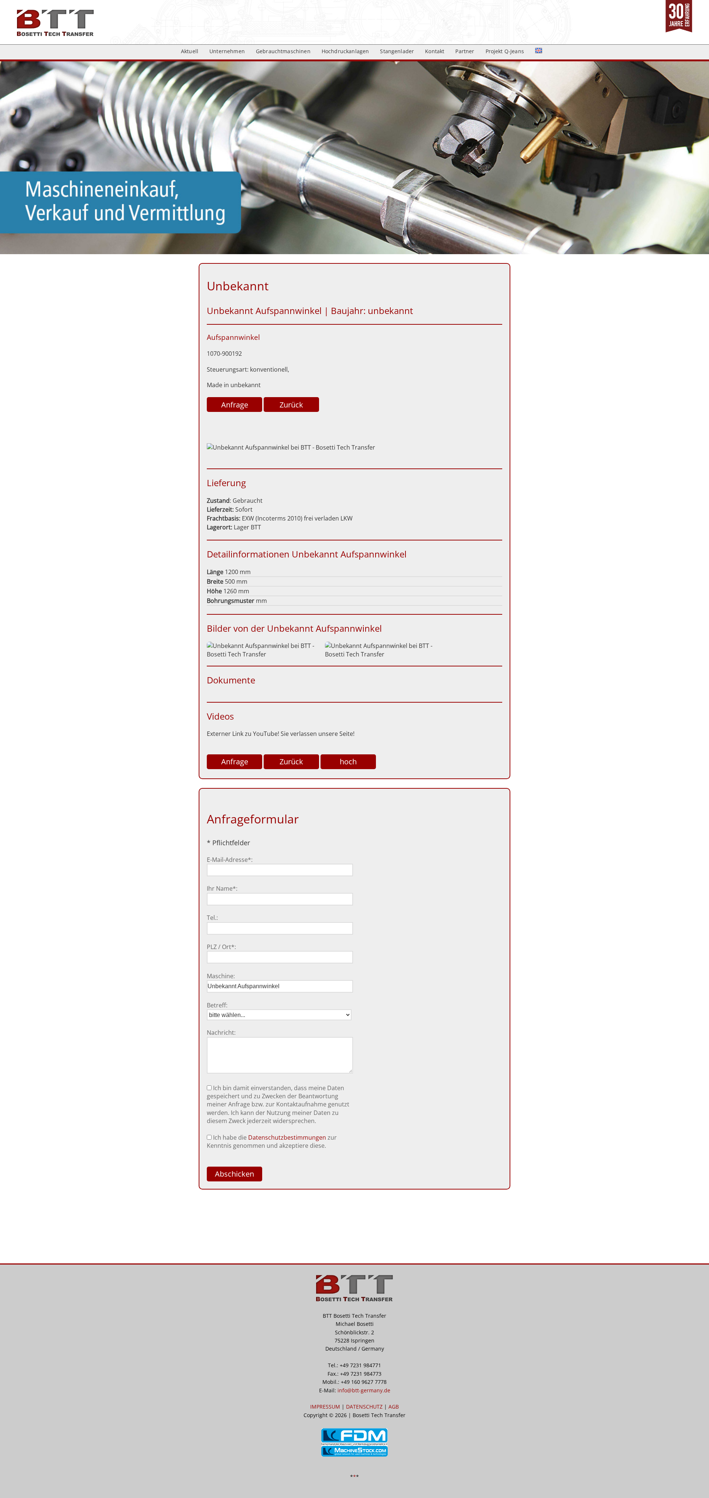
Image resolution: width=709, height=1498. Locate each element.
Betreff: (217, 1005)
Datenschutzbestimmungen (287, 1137)
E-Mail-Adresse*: (230, 860)
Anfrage (234, 405)
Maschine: (221, 976)
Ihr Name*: (222, 888)
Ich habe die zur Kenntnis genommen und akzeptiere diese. (272, 1141)
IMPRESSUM (325, 1406)
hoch (348, 762)
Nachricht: (221, 1032)
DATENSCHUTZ (364, 1406)
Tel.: (212, 918)
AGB (393, 1406)
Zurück (291, 405)
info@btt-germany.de (364, 1390)
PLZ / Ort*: (221, 947)
